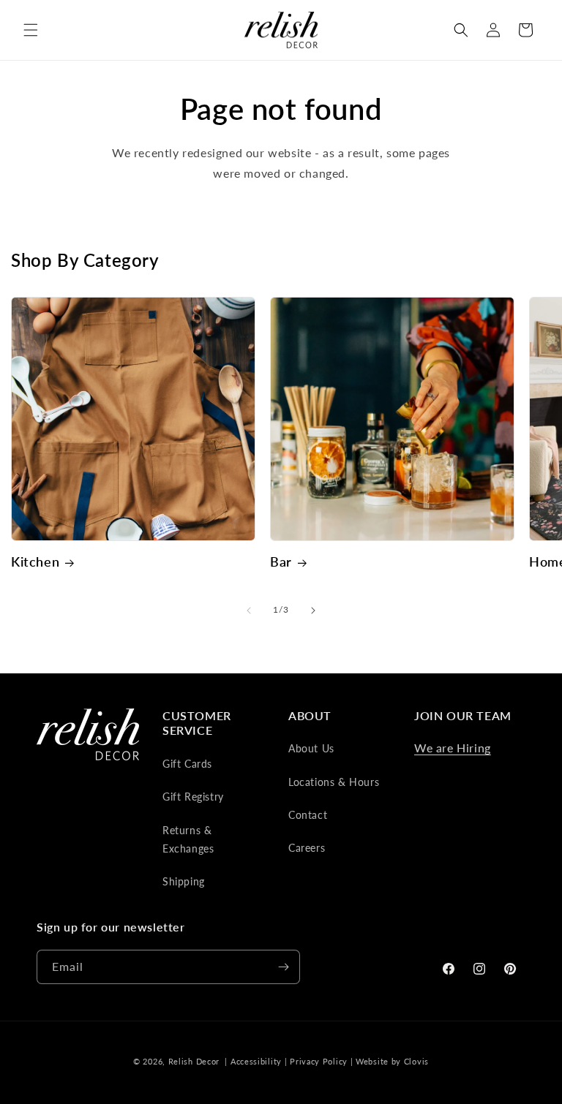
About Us (311, 748)
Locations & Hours (333, 782)
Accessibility (256, 1061)
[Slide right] (313, 610)
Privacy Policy (319, 1061)
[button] (31, 30)
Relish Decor (194, 1061)
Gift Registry (193, 796)
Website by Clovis (392, 1061)
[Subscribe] (283, 967)
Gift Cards (187, 763)
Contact (307, 815)
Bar (281, 561)
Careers (306, 848)
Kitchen (35, 561)
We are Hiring (452, 748)
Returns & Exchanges (188, 839)
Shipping (183, 881)
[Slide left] (249, 610)
